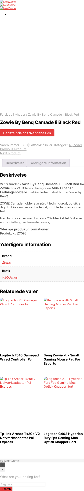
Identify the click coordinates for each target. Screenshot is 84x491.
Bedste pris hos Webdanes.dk (27, 133)
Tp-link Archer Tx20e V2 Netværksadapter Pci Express (20, 438)
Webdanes (10, 277)
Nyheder (19, 114)
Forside (5, 114)
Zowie (6, 262)
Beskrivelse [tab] (15, 163)
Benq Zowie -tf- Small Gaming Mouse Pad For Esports (62, 359)
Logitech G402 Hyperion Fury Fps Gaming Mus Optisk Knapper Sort (63, 438)
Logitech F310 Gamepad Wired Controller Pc (19, 357)
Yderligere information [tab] (48, 163)
